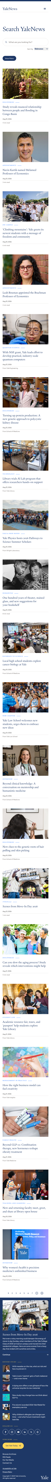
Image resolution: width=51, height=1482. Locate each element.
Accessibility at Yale (9, 1468)
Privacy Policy (7, 1472)
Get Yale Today (12, 1445)
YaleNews (10, 9)
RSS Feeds (7, 1457)
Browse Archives (9, 1454)
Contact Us (7, 1463)
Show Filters (9, 58)
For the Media (8, 1460)
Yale (44, 1478)
